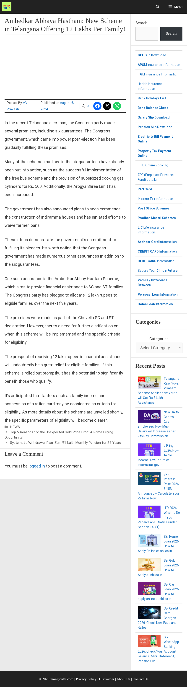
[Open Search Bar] (157, 7)
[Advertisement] (65, 67)
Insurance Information (159, 65)
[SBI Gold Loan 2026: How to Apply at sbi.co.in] (149, 565)
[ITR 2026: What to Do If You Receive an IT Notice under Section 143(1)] (149, 513)
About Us (123, 679)
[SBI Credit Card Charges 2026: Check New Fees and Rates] (149, 613)
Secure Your (157, 270)
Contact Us (140, 679)
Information (155, 199)
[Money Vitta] (8, 7)
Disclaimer (107, 679)
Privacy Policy (86, 679)
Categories (159, 338)
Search (141, 23)
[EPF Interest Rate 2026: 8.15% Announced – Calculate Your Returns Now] (149, 479)
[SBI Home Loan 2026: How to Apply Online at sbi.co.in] (149, 541)
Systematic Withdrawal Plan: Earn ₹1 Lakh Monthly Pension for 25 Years (65, 443)
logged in (37, 466)
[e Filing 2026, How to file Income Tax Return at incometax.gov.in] (149, 450)
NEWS (15, 427)
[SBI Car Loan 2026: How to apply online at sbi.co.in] (149, 589)
